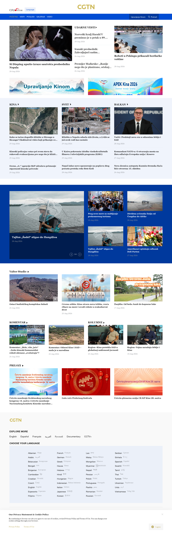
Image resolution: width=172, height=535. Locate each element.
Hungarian (65, 478)
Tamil (120, 470)
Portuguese (95, 483)
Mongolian (94, 461)
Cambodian (35, 474)
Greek (64, 461)
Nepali (91, 470)
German (64, 457)
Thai (119, 474)
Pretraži (154, 17)
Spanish (122, 461)
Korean (63, 496)
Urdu (119, 487)
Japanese (64, 491)
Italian (63, 487)
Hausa (62, 466)
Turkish (121, 478)
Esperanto (37, 491)
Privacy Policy (14, 527)
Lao (90, 453)
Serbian (122, 453)
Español (25, 436)
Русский (59, 436)
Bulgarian (37, 470)
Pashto (91, 487)
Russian (93, 496)
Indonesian (68, 483)
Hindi (61, 474)
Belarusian (37, 461)
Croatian (35, 478)
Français (36, 436)
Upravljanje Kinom (138, 17)
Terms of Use (29, 527)
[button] (20, 58)
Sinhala (121, 457)
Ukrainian (124, 483)
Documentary (73, 436)
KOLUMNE (95, 322)
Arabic (34, 457)
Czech (34, 483)
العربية (48, 436)
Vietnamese (125, 491)
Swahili (122, 466)
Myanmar (96, 466)
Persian (92, 474)
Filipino (35, 496)
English (13, 436)
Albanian (34, 453)
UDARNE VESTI (85, 27)
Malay (95, 457)
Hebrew (63, 470)
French (64, 453)
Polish (91, 478)
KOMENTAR (17, 322)
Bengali (33, 466)
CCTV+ (88, 436)
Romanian (94, 491)
